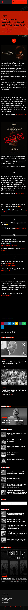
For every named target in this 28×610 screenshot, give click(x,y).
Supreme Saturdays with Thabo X (16, 446)
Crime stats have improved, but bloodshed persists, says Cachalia (17, 540)
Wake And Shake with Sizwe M (12, 420)
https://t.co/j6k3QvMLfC (8, 265)
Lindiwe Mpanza (9, 318)
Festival (4, 575)
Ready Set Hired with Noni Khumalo (16, 433)
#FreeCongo (9, 263)
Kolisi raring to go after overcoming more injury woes (16, 479)
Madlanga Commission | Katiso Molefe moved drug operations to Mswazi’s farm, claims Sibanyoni (17, 492)
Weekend (5, 418)
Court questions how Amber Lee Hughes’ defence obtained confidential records (16, 485)
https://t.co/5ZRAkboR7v (9, 245)
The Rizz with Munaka (13, 453)
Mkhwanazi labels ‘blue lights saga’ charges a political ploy (14, 362)
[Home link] (2, 2)
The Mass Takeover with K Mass (15, 440)
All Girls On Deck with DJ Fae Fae (15, 459)
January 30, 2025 (20, 115)
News (4, 16)
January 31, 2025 (6, 295)
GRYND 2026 (6, 578)
